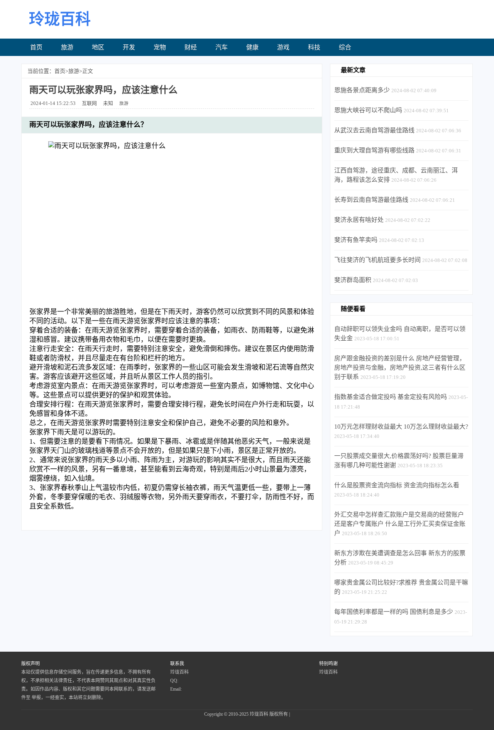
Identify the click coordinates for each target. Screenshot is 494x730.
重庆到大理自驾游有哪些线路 (374, 150)
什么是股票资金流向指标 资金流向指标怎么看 (396, 485)
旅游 (67, 47)
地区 (98, 47)
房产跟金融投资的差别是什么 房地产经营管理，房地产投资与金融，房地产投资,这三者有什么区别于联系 (399, 367)
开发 (129, 47)
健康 (252, 47)
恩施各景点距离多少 (362, 90)
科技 (314, 47)
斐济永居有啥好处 (359, 219)
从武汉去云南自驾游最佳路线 (374, 130)
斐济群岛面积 (352, 280)
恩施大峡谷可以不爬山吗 (368, 110)
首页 (36, 47)
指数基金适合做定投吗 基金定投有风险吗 (390, 397)
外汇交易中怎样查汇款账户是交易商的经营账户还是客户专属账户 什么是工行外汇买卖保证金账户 (399, 523)
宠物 (160, 47)
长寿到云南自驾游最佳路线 (371, 199)
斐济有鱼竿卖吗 (355, 240)
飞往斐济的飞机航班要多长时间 (377, 260)
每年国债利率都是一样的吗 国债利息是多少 (393, 611)
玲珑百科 (259, 714)
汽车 (221, 47)
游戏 (283, 47)
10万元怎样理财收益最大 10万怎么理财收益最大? (401, 426)
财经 (190, 47)
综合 (345, 47)
